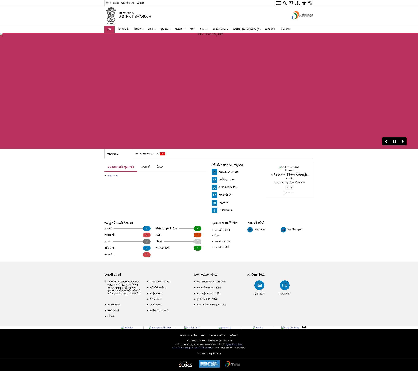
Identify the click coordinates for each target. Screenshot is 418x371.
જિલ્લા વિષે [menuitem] (123, 29)
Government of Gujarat (132, 2)
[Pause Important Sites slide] (304, 326)
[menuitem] (278, 3)
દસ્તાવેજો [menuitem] (179, 29)
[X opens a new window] (292, 188)
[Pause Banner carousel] (394, 141)
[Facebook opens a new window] (287, 188)
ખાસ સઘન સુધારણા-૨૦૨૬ (149, 153)
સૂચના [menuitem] (203, 29)
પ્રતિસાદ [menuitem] (233, 335)
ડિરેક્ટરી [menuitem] (138, 29)
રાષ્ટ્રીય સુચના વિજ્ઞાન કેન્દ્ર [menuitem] (245, 29)
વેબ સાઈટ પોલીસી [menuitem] (188, 335)
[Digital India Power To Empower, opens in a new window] (233, 364)
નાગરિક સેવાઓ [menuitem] (219, 29)
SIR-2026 (113, 175)
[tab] (120, 167)
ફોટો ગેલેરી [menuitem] (286, 29)
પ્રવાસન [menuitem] (165, 29)
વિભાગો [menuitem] (151, 29)
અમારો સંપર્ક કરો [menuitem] (217, 335)
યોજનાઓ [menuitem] (270, 29)
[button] (386, 141)
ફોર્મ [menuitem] (192, 29)
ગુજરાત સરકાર (112, 2)
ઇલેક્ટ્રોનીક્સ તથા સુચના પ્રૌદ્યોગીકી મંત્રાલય (191, 347)
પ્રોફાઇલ (290, 193)
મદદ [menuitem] (203, 335)
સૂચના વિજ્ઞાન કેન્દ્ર (234, 344)
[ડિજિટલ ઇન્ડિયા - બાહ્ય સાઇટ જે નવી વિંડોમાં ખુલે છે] (298, 22)
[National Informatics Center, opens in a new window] (209, 364)
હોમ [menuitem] (110, 29)
